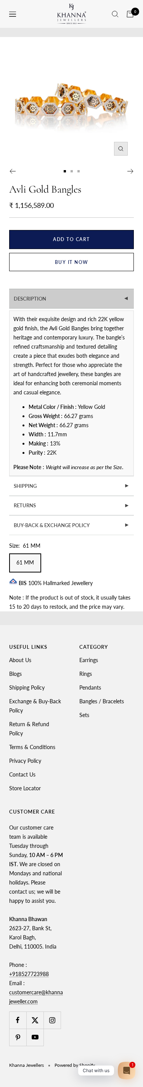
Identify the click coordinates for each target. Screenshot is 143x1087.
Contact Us (22, 774)
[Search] (115, 14)
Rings (85, 674)
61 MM (25, 562)
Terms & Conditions (32, 747)
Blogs (15, 674)
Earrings (88, 660)
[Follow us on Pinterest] (17, 1037)
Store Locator (25, 788)
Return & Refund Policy (29, 728)
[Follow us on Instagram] (52, 1020)
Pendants (90, 687)
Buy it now (71, 262)
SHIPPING (72, 486)
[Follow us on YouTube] (34, 1037)
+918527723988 (29, 974)
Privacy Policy (25, 760)
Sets (84, 715)
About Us (20, 660)
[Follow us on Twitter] (34, 1020)
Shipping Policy (27, 687)
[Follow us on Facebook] (17, 1020)
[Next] (130, 171)
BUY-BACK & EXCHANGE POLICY (72, 525)
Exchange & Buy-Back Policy (35, 706)
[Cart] (130, 14)
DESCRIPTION (72, 299)
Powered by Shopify (75, 1065)
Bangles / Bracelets (101, 701)
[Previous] (12, 171)
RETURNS (72, 505)
